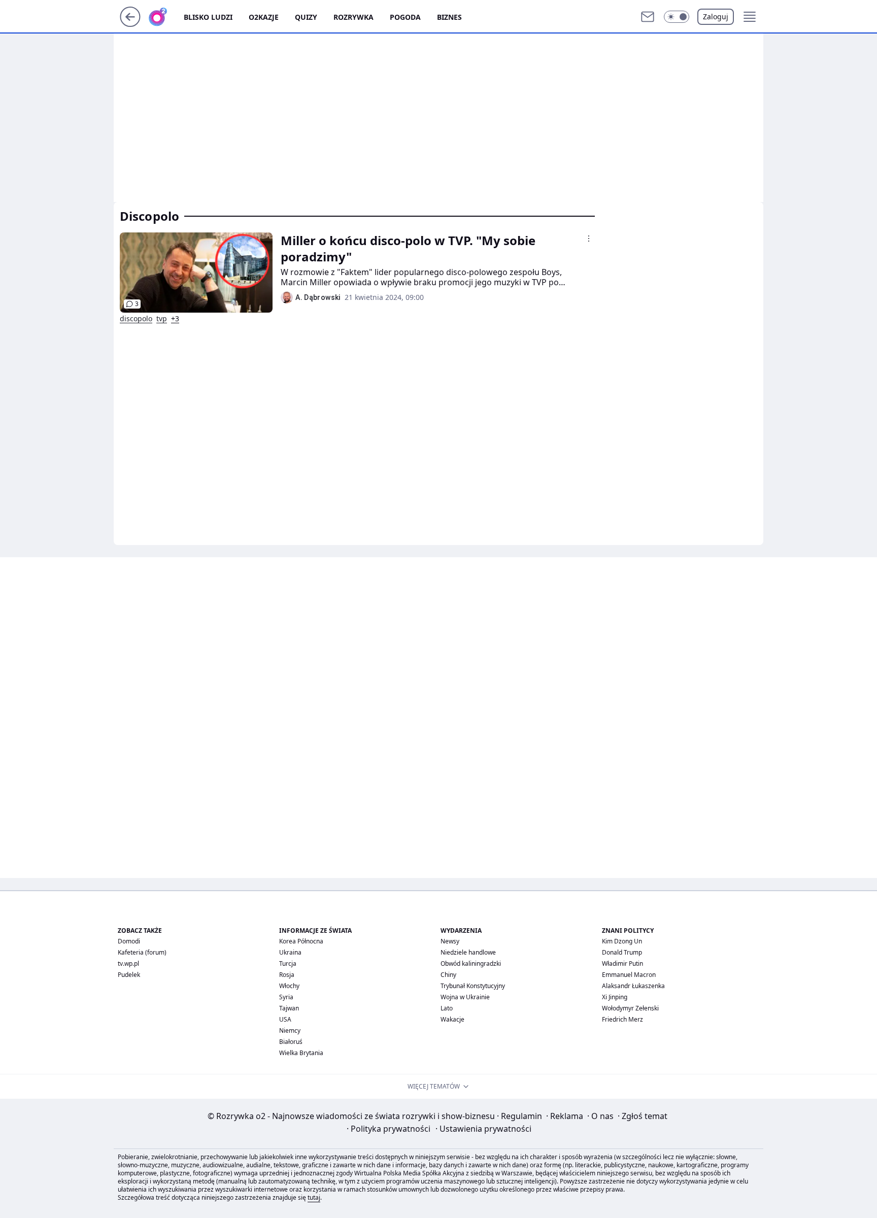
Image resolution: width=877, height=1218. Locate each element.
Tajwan (289, 1008)
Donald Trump (622, 952)
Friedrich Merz (622, 1019)
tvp (161, 319)
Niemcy (289, 1030)
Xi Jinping (614, 997)
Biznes (449, 17)
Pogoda (405, 17)
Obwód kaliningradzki (471, 963)
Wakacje (452, 1019)
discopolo (136, 319)
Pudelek (129, 974)
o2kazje (264, 17)
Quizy (306, 17)
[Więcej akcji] (589, 238)
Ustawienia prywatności (483, 1128)
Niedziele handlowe (468, 952)
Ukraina (290, 952)
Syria (286, 997)
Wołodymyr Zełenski (630, 1008)
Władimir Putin (622, 963)
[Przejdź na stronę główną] (130, 23)
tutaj (314, 1197)
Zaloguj (715, 16)
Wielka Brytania (301, 1052)
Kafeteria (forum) (142, 952)
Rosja (286, 974)
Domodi (129, 941)
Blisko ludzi (208, 17)
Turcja (287, 963)
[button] (676, 17)
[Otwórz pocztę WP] (647, 17)
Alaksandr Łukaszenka (633, 986)
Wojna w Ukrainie (465, 997)
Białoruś (290, 1041)
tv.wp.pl (128, 963)
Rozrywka (353, 17)
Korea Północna (301, 941)
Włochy (289, 986)
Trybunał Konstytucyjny (473, 986)
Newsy (450, 941)
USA (285, 1019)
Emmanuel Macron (629, 974)
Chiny (448, 974)
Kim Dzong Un (622, 941)
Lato (447, 1008)
